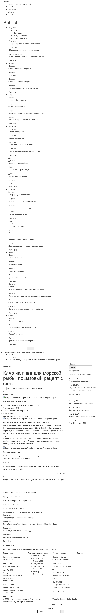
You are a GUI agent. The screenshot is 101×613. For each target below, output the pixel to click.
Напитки (12, 252)
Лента (11, 12)
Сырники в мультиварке (79, 409)
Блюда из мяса (20, 35)
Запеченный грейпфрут (18, 169)
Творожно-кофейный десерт (81, 403)
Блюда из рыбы (20, 38)
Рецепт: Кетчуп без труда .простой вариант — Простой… (13, 590)
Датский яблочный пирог (79, 381)
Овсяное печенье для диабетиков (61, 567)
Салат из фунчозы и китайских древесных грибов (29, 295)
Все (15, 30)
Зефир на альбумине (17, 176)
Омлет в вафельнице (12, 566)
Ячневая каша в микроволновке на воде (25, 245)
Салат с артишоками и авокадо (21, 302)
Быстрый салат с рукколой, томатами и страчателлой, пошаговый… (12, 576)
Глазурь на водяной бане (80, 396)
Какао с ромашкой (16, 270)
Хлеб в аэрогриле (16, 131)
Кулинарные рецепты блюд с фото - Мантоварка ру (22, 351)
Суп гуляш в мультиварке (19, 81)
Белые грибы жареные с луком (82, 416)
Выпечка (12, 126)
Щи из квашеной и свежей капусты (23, 88)
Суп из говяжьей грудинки (19, 68)
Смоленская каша (16, 232)
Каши (10, 220)
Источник (61, 472)
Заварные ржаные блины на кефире (24, 43)
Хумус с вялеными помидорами (22, 207)
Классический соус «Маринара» (22, 327)
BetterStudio (72, 599)
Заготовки (18, 33)
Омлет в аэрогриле (16, 106)
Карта (10, 14)
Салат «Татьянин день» (13, 508)
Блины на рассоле (16, 138)
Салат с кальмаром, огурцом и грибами (25, 309)
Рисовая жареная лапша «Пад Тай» (24, 119)
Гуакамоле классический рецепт (22, 340)
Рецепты (12, 27)
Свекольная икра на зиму (80, 374)
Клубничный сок (15, 257)
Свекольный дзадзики (17, 320)
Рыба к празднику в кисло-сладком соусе (26, 56)
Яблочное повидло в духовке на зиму (24, 50)
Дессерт (11, 157)
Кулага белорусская (17, 277)
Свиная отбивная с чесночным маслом (60, 558)
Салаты (11, 284)
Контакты (12, 9)
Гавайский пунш (15, 264)
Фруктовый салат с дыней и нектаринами (26, 289)
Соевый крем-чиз (15, 334)
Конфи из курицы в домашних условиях (61, 585)
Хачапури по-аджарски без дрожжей (24, 151)
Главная (12, 6)
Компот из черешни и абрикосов (17, 500)
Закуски (11, 189)
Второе (11, 94)
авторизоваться (49, 549)
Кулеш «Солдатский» (17, 100)
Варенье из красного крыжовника (12, 558)
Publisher (13, 22)
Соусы (11, 315)
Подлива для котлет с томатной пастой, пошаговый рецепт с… (82, 388)
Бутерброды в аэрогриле (19, 194)
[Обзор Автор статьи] (8, 485)
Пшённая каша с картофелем (21, 239)
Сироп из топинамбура (18, 163)
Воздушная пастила (17, 182)
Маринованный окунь (17, 214)
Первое (11, 63)
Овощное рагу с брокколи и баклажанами (26, 113)
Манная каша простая (18, 226)
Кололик (12, 75)
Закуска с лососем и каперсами (22, 201)
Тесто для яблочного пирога (20, 144)
